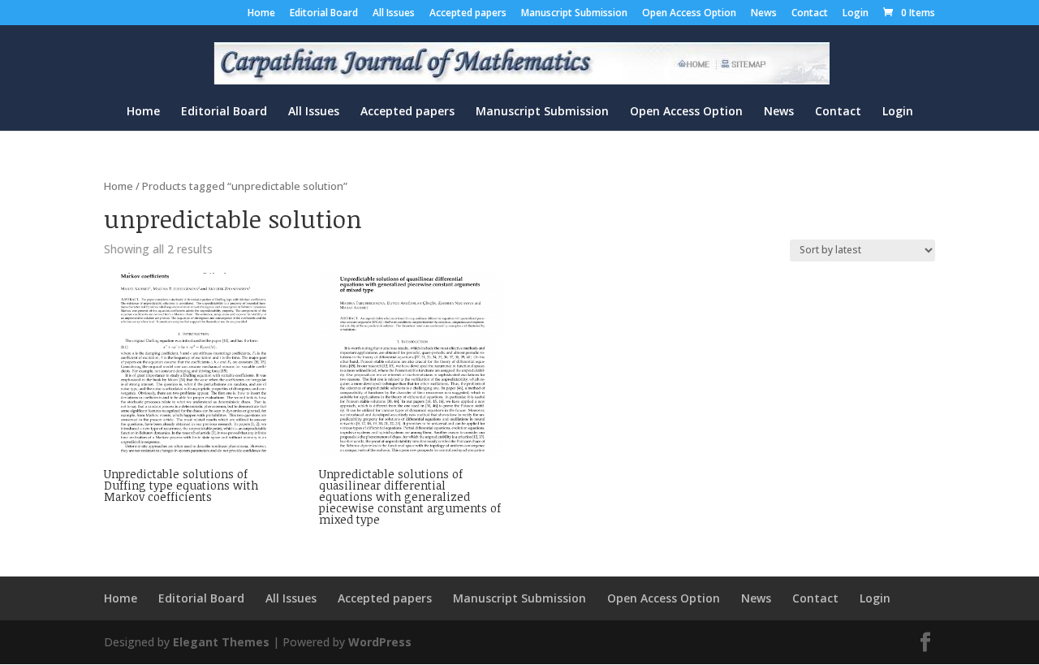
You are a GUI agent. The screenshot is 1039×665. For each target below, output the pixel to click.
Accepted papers (468, 13)
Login (856, 13)
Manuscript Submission (574, 13)
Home (261, 13)
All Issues (394, 13)
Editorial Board (324, 13)
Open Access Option (689, 13)
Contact (809, 13)
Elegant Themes (221, 642)
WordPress (380, 642)
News (764, 13)
